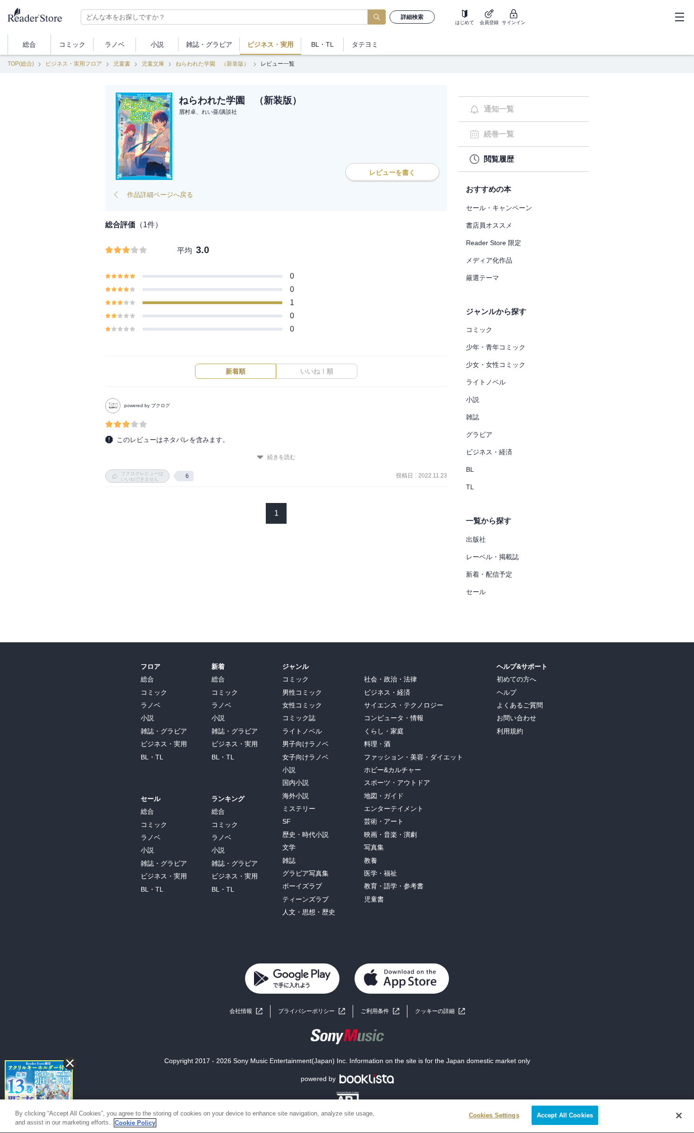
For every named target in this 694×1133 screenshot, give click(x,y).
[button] (440, 1011)
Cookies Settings (494, 1115)
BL (470, 469)
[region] (347, 1116)
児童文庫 (153, 63)
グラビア (479, 434)
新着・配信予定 (489, 574)
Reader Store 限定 (493, 243)
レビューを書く (392, 172)
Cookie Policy (135, 1122)
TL (470, 487)
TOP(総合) (21, 63)
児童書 (121, 63)
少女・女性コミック (495, 364)
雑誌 (472, 417)
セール (476, 592)
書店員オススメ (489, 225)
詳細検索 (412, 17)
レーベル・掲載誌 (492, 557)
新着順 (235, 371)
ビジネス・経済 (489, 452)
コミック (479, 329)
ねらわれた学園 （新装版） (212, 63)
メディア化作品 (489, 260)
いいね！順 (316, 371)
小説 (472, 399)
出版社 (476, 539)
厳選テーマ (482, 277)
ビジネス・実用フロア (73, 63)
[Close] (679, 1115)
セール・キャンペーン (499, 208)
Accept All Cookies (565, 1115)
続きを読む (281, 457)
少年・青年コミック (495, 347)
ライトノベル (486, 382)
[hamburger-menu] (679, 17)
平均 (184, 251)
